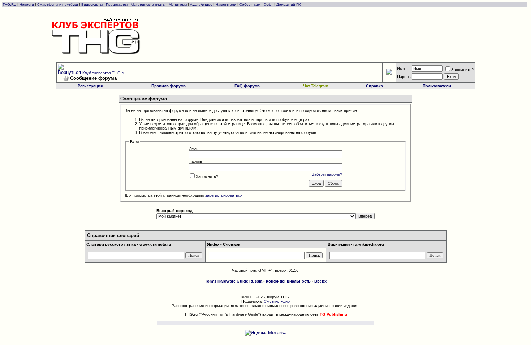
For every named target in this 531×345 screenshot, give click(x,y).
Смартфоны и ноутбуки (57, 4)
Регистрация (90, 86)
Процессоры (117, 4)
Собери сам (249, 4)
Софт (268, 4)
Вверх (320, 281)
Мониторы (178, 4)
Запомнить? (462, 69)
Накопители (226, 4)
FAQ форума (247, 86)
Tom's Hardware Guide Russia (233, 281)
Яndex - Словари (224, 244)
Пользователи (437, 86)
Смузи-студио (277, 301)
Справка (374, 86)
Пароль (404, 76)
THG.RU (10, 4)
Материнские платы (148, 4)
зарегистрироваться (223, 195)
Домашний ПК (288, 4)
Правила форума (168, 86)
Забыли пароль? (327, 174)
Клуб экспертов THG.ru (103, 73)
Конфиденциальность (288, 281)
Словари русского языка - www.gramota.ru (128, 244)
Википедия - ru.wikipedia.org (356, 244)
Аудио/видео (201, 4)
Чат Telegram (315, 86)
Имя (401, 68)
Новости (27, 4)
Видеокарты (92, 4)
